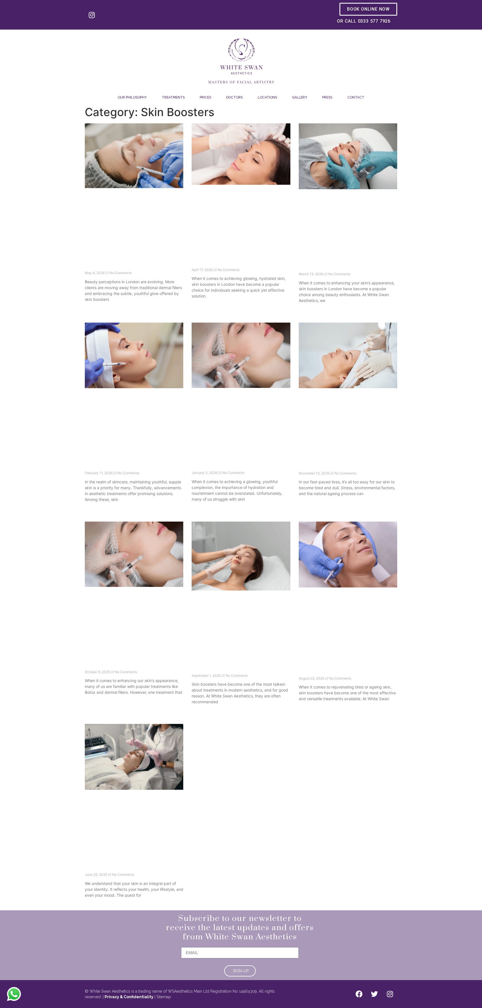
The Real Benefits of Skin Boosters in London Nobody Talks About (130, 664)
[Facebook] (359, 994)
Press (327, 97)
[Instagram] (92, 15)
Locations (267, 97)
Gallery (299, 97)
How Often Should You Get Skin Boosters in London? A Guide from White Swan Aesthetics (348, 667)
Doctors (234, 97)
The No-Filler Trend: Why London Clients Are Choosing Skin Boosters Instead (134, 265)
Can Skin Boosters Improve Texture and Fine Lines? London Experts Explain (133, 465)
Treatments (173, 97)
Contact (355, 97)
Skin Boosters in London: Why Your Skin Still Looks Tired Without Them (240, 465)
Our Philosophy (132, 97)
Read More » (95, 309)
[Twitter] (375, 994)
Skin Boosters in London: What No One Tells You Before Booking (239, 261)
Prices (205, 97)
